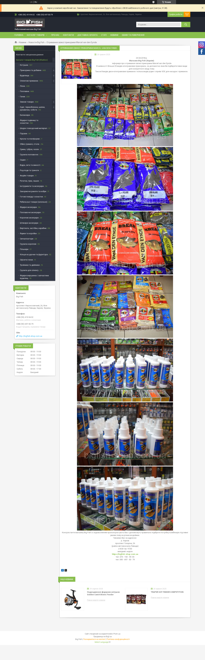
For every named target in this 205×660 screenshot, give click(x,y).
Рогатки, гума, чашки (29, 181)
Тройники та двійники (30, 265)
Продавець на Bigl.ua (102, 637)
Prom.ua (116, 634)
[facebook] (62, 571)
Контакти (68, 35)
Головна (18, 35)
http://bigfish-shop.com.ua (30, 336)
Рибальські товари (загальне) (33, 202)
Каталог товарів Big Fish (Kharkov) (32, 60)
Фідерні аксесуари (28, 207)
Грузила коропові (28, 244)
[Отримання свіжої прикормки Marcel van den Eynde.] (76, 69)
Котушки (24, 65)
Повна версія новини (96, 600)
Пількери (24, 249)
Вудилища (24, 75)
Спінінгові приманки (29, 81)
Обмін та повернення (133, 35)
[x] (66, 571)
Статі (104, 35)
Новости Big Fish (36, 42)
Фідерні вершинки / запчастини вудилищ (34, 276)
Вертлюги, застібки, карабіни (33, 228)
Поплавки (24, 91)
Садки (23, 160)
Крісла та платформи (30, 139)
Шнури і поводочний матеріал (33, 128)
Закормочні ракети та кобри (33, 191)
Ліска (22, 86)
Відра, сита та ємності (30, 165)
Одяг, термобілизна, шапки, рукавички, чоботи (32, 108)
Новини (114, 35)
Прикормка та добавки (30, 70)
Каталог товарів (35, 35)
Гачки (22, 96)
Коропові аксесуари (29, 218)
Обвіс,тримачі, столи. (30, 144)
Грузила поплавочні (29, 154)
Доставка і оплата (87, 35)
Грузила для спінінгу (29, 270)
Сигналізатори (26, 239)
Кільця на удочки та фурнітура (34, 254)
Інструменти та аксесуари (32, 186)
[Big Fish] (30, 23)
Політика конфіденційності (118, 639)
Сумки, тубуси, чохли (29, 149)
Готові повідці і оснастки (31, 197)
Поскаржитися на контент (94, 639)
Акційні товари (27, 175)
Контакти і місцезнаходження (29, 54)
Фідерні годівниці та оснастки (29, 121)
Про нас (55, 35)
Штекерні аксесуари (29, 223)
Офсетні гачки (26, 260)
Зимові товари (27, 102)
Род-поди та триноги (29, 170)
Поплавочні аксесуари (30, 212)
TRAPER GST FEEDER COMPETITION (167, 592)
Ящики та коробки (28, 233)
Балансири (25, 115)
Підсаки (23, 133)
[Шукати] (185, 24)
